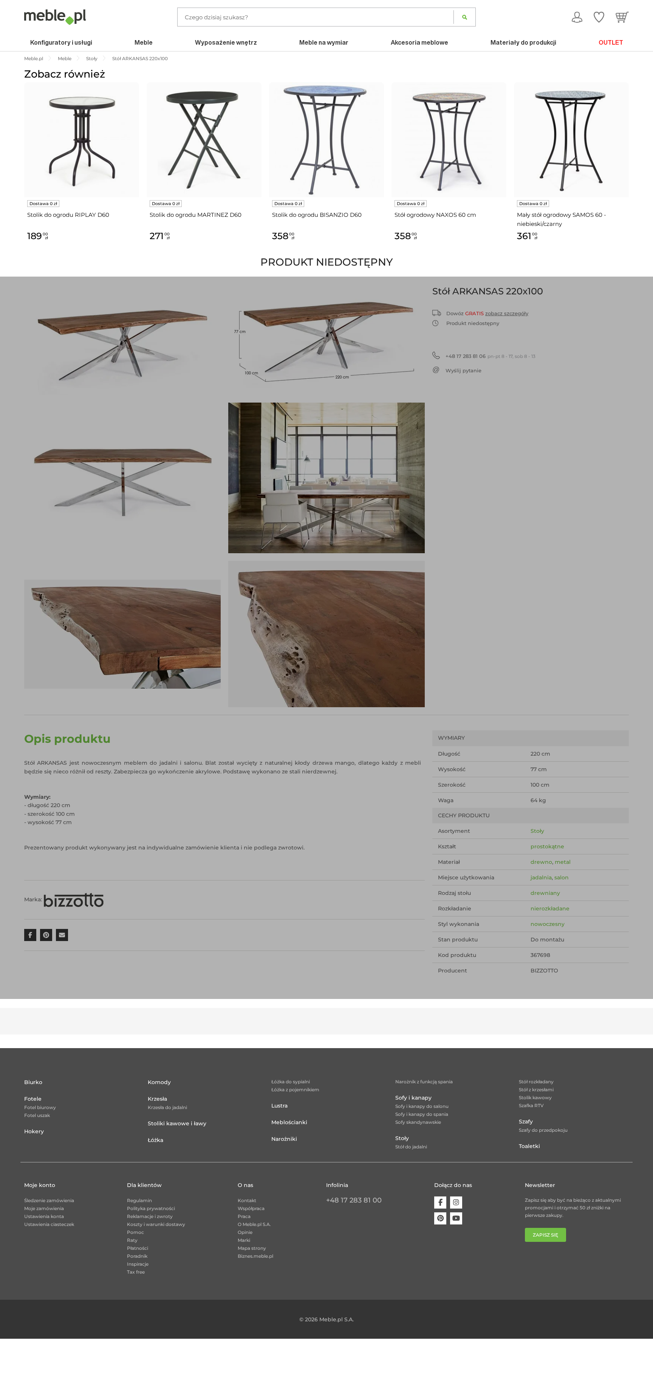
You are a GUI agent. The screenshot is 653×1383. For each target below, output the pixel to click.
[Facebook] (440, 1202)
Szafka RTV (531, 1105)
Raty (132, 1240)
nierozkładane (550, 908)
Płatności (137, 1248)
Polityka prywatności (151, 1208)
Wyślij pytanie (463, 370)
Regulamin (139, 1200)
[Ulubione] (599, 17)
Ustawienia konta (44, 1216)
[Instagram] (456, 1202)
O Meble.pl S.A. (254, 1224)
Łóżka (155, 1140)
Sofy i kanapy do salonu (422, 1106)
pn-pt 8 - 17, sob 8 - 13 (490, 356)
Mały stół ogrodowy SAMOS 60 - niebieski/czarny (561, 219)
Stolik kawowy (535, 1097)
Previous (22, 170)
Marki (244, 1240)
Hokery (34, 1131)
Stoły (537, 831)
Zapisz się (545, 1235)
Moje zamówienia (44, 1208)
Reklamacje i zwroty (150, 1216)
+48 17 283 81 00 (354, 1200)
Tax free (136, 1272)
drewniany (545, 893)
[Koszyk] (622, 17)
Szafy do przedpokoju (543, 1130)
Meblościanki (289, 1122)
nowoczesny (548, 924)
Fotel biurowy (40, 1107)
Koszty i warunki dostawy (156, 1224)
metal (563, 862)
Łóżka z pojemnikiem (295, 1089)
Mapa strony (252, 1248)
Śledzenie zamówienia (49, 1200)
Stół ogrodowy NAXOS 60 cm (435, 214)
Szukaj (464, 17)
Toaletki (529, 1146)
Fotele (33, 1098)
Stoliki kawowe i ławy (177, 1123)
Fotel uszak (37, 1115)
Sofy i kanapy (413, 1097)
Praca (244, 1216)
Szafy (526, 1121)
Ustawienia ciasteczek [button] (49, 1224)
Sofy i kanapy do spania (421, 1114)
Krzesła (157, 1098)
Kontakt (247, 1200)
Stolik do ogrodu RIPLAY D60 (68, 214)
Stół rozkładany (536, 1081)
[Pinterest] (440, 1218)
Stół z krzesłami (536, 1089)
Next (630, 170)
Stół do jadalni (411, 1147)
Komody (159, 1082)
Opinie (245, 1232)
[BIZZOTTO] (73, 899)
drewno (541, 862)
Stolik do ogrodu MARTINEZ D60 (195, 214)
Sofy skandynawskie (418, 1122)
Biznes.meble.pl (255, 1256)
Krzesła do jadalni (167, 1107)
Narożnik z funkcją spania (424, 1081)
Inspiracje (138, 1264)
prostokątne (547, 846)
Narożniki (284, 1139)
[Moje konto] (577, 17)
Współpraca (251, 1208)
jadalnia (541, 877)
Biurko (33, 1082)
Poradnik (137, 1256)
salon (561, 877)
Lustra (279, 1105)
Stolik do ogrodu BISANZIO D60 (317, 214)
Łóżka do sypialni (290, 1081)
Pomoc (135, 1232)
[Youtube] (456, 1218)
